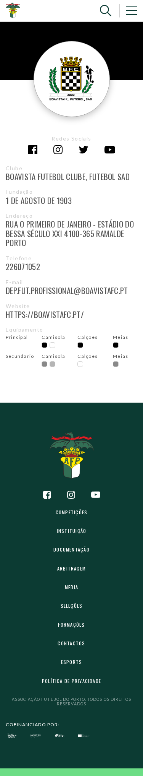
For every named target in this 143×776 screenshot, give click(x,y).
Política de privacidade (71, 680)
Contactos (71, 643)
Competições (71, 512)
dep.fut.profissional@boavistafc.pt (67, 290)
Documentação (71, 549)
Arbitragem (71, 568)
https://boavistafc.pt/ (45, 314)
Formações (71, 624)
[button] (106, 10)
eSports (71, 661)
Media (71, 587)
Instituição (71, 530)
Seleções (72, 605)
